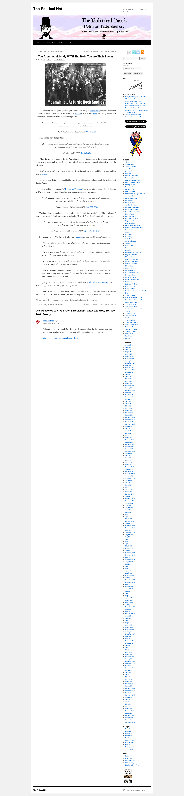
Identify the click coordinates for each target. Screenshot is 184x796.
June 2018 (128, 566)
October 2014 (129, 666)
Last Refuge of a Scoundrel (133, 252)
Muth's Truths (129, 268)
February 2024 (129, 413)
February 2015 (129, 656)
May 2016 (128, 623)
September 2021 (130, 478)
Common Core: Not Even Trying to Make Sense (99, 51)
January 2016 (129, 632)
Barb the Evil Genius (131, 176)
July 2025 (128, 374)
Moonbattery (129, 266)
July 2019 (128, 537)
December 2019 (130, 526)
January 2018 (129, 577)
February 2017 (129, 602)
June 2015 (128, 647)
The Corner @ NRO (131, 304)
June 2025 (128, 376)
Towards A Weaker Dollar (133, 115)
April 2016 (128, 625)
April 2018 (128, 571)
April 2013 (128, 706)
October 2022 (129, 449)
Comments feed (130, 760)
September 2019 (130, 532)
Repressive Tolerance (73, 189)
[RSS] (142, 54)
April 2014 (128, 679)
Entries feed (128, 758)
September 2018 (130, 559)
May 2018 (128, 568)
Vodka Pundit (129, 327)
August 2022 (129, 453)
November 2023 (130, 419)
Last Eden (128, 250)
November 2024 (130, 392)
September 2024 (130, 397)
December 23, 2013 (92, 231)
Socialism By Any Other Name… (135, 117)
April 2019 (128, 544)
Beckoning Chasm (130, 178)
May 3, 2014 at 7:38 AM (51, 324)
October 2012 (129, 720)
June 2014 (128, 675)
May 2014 (128, 677)
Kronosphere (129, 248)
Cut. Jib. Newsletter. (131, 205)
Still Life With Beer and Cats (133, 297)
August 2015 (129, 643)
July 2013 (128, 699)
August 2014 (129, 670)
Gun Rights (128, 736)
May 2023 (128, 433)
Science (127, 745)
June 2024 (128, 404)
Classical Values (130, 191)
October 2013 (129, 693)
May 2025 (128, 379)
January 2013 (129, 713)
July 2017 (128, 591)
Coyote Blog (129, 200)
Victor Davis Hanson (131, 325)
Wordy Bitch (129, 334)
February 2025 (129, 386)
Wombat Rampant (130, 331)
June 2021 (128, 485)
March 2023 (129, 437)
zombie (127, 338)
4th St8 (127, 162)
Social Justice (74, 300)
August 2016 (129, 616)
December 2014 (130, 661)
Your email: (126, 66)
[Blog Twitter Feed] (134, 54)
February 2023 (129, 440)
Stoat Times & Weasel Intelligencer (135, 300)
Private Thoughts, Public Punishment (49, 51)
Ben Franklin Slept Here (132, 180)
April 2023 (128, 435)
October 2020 (129, 503)
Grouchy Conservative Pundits (134, 227)
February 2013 (129, 711)
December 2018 (130, 553)
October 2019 (129, 530)
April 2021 (128, 489)
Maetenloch (128, 257)
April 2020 (128, 516)
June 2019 (128, 539)
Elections (128, 731)
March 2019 (129, 546)
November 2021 (130, 474)
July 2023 (128, 428)
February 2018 (129, 575)
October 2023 (129, 422)
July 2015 (128, 645)
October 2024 (129, 395)
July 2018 (128, 564)
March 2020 (129, 519)
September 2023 (130, 424)
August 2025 (129, 372)
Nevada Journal (130, 270)
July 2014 (128, 672)
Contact (61, 43)
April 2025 (128, 381)
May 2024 (128, 406)
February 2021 (129, 494)
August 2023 (129, 426)
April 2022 (128, 462)
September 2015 (130, 641)
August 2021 (129, 480)
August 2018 (129, 562)
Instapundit (128, 234)
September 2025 (130, 370)
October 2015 (129, 638)
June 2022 (128, 458)
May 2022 (128, 460)
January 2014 (129, 686)
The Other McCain (130, 316)
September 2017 (130, 586)
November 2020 (130, 501)
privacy (45, 173)
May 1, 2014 (91, 131)
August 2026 (129, 345)
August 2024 (129, 399)
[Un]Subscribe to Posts (132, 765)
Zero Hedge (128, 336)
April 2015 (128, 652)
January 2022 (129, 469)
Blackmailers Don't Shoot (132, 182)
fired (95, 113)
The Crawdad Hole (131, 306)
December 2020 (130, 498)
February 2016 (129, 629)
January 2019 (129, 550)
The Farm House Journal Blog (134, 309)
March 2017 (129, 600)
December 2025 (130, 363)
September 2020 (130, 505)
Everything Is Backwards (132, 225)
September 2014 (130, 668)
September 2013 (130, 695)
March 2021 (129, 492)
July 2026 (128, 347)
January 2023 (129, 442)
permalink (93, 300)
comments (79, 237)
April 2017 (128, 598)
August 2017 (129, 589)
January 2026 (129, 361)
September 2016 (130, 614)
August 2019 (129, 535)
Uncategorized (129, 747)
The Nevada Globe (130, 313)
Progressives (56, 300)
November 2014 (130, 663)
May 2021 (128, 487)
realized (78, 113)
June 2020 (128, 512)
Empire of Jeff (129, 221)
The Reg (127, 318)
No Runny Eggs (130, 275)
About (69, 43)
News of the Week (49, 43)
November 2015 (130, 636)
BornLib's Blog (129, 189)
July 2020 (128, 510)
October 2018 (129, 557)
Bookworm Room (130, 187)
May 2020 (128, 514)
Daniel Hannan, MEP (131, 209)
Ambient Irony (129, 164)
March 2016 (129, 627)
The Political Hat (47, 8)
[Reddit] (138, 54)
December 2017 (130, 580)
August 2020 (129, 507)
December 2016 (130, 607)
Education (128, 729)
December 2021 (130, 471)
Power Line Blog (130, 286)
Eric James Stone (130, 223)
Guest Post (128, 733)
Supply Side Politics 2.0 (132, 302)
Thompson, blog (130, 320)
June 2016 (128, 620)
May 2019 (128, 541)
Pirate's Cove (129, 282)
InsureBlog (128, 236)
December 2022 (130, 444)
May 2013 (128, 704)
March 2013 (129, 708)
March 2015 (129, 654)
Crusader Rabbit (130, 203)
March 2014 (129, 681)
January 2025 (129, 388)
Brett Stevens (48, 320)
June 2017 (128, 593)
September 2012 (130, 722)
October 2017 (129, 584)
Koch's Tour (129, 246)
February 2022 (129, 467)
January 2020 (129, 523)
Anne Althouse (129, 169)
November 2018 (130, 555)
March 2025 (129, 383)
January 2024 (129, 415)
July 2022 (128, 456)
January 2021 (129, 496)
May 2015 (128, 650)
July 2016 (128, 618)
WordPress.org (129, 763)
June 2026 (128, 349)
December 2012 (130, 715)
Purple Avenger (130, 288)
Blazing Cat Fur (130, 185)
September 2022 (130, 451)
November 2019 (130, 528)
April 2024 (128, 408)
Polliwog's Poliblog (131, 284)
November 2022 (130, 446)
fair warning (95, 110)
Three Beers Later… (131, 322)
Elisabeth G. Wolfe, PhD (132, 218)
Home (38, 43)
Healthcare (128, 738)
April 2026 (128, 354)
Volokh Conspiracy (131, 329)
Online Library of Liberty (132, 279)
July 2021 (128, 483)
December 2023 (130, 417)
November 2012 (130, 717)
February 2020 (129, 521)
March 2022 (129, 465)
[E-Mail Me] (129, 54)
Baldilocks (128, 173)
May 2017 (128, 596)
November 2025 (130, 365)
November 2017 (130, 582)
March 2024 (129, 410)
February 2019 (129, 548)
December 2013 (130, 688)
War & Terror (129, 749)
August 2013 (129, 697)
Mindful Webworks (131, 264)
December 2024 (130, 390)
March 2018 (129, 573)
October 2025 (129, 367)
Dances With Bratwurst (132, 207)
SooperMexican (130, 295)
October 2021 (129, 476)
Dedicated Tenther (130, 216)
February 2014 (129, 684)
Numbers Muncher (131, 277)
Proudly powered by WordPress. (135, 790)
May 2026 (128, 352)
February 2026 (129, 358)
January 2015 (129, 659)
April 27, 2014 (92, 207)
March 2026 (129, 356)
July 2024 (128, 401)
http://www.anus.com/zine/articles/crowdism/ (60, 338)
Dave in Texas (129, 214)
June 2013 (128, 702)
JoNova (127, 243)
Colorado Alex (129, 196)
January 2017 (129, 605)
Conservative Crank (131, 198)
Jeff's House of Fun (131, 239)
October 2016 (129, 611)
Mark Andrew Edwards (132, 259)
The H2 (127, 311)
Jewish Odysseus (130, 241)
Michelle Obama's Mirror (132, 261)
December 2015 (130, 634)
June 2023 (128, 431)
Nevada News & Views (132, 273)
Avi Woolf (128, 171)
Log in (127, 756)
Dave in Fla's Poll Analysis (133, 212)
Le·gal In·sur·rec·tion (131, 255)
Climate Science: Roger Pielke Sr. (135, 194)
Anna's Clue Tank (130, 166)
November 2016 (130, 609)
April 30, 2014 (86, 152)
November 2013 (130, 690)
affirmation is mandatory (98, 282)
